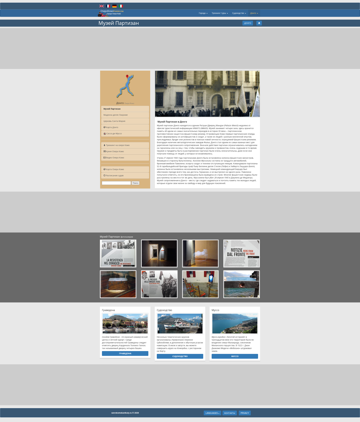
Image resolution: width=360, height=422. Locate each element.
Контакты (229, 413)
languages (212, 413)
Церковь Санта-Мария (114, 121)
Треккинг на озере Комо (117, 145)
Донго (247, 23)
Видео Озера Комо (114, 157)
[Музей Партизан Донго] (118, 253)
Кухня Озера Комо (114, 151)
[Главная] (259, 23)
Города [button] (202, 13)
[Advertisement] (180, 48)
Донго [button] (253, 13)
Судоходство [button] (238, 13)
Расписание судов (114, 175)
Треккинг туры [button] (219, 13)
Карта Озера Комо (114, 169)
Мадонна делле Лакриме (116, 115)
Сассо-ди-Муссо (114, 133)
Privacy (245, 413)
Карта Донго (111, 127)
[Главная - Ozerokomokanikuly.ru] (111, 13)
